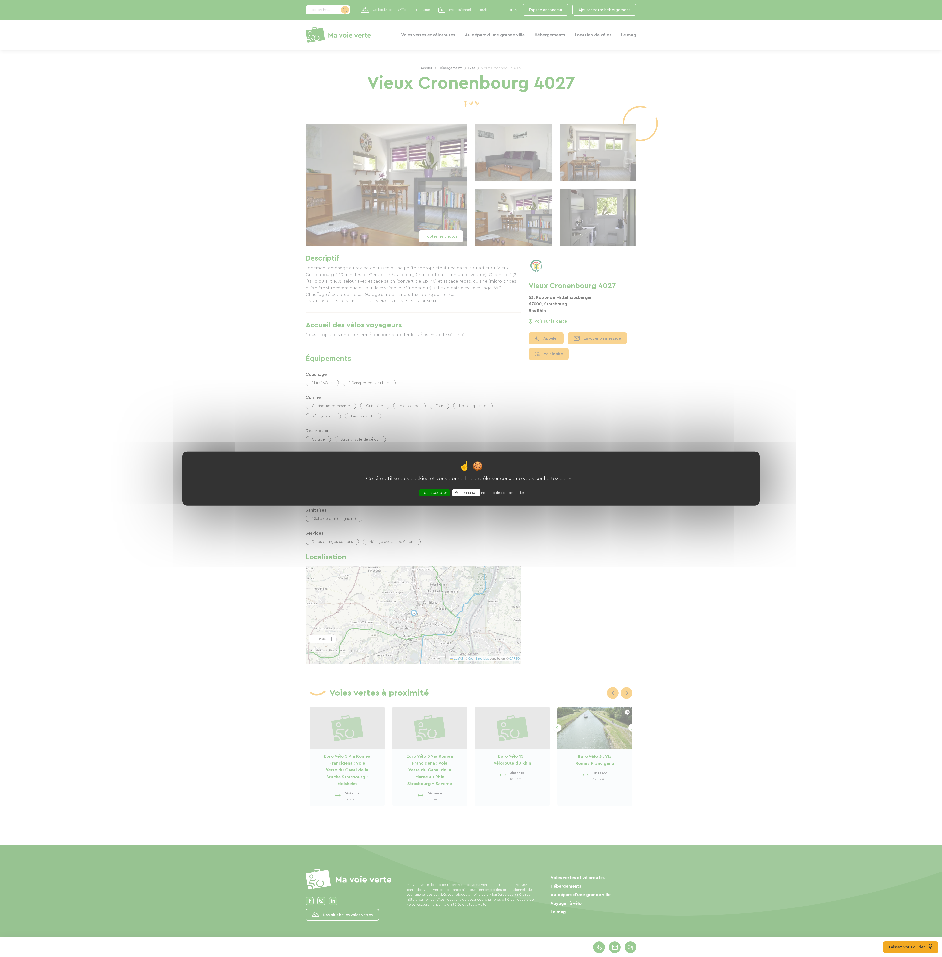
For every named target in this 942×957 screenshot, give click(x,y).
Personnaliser (466, 492)
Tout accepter (434, 492)
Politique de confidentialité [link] (502, 492)
